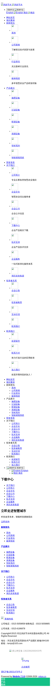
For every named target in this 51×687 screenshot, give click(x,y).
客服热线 (8, 619)
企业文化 (10, 491)
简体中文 (20, 468)
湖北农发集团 (12, 504)
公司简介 (10, 488)
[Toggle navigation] (2, 2)
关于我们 (10, 485)
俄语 (26, 13)
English (10, 13)
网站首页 (10, 17)
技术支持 (10, 499)
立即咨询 (5, 522)
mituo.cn (42, 676)
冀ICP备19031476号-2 (11, 672)
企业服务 (10, 502)
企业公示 (10, 493)
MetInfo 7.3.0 (19, 676)
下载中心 (10, 496)
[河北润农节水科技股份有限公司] (25, 4)
